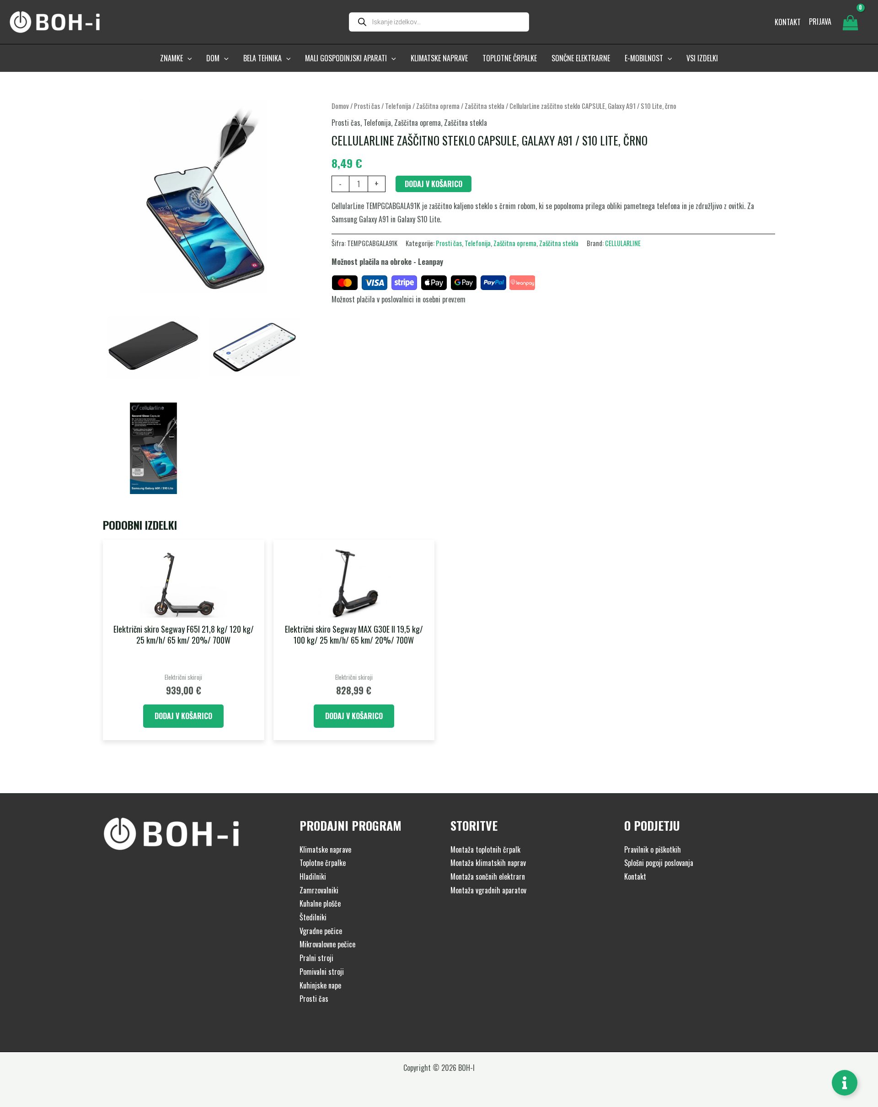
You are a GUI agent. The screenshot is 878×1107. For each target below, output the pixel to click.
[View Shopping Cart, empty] (850, 22)
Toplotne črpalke (323, 862)
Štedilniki (313, 917)
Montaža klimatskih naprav (488, 862)
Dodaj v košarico (433, 183)
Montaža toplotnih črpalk (485, 849)
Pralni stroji (316, 957)
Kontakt (635, 876)
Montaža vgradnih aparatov (488, 890)
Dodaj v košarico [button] (183, 715)
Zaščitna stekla (484, 106)
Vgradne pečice (321, 930)
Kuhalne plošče (320, 903)
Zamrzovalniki (319, 890)
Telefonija (398, 106)
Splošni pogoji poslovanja (658, 862)
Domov (340, 106)
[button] (187, 58)
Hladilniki (313, 876)
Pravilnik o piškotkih (652, 849)
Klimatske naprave (325, 849)
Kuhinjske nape (320, 985)
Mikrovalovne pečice (327, 944)
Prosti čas (367, 106)
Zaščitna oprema (438, 106)
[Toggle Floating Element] (844, 1083)
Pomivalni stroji (322, 971)
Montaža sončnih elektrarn (487, 876)
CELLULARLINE (623, 243)
